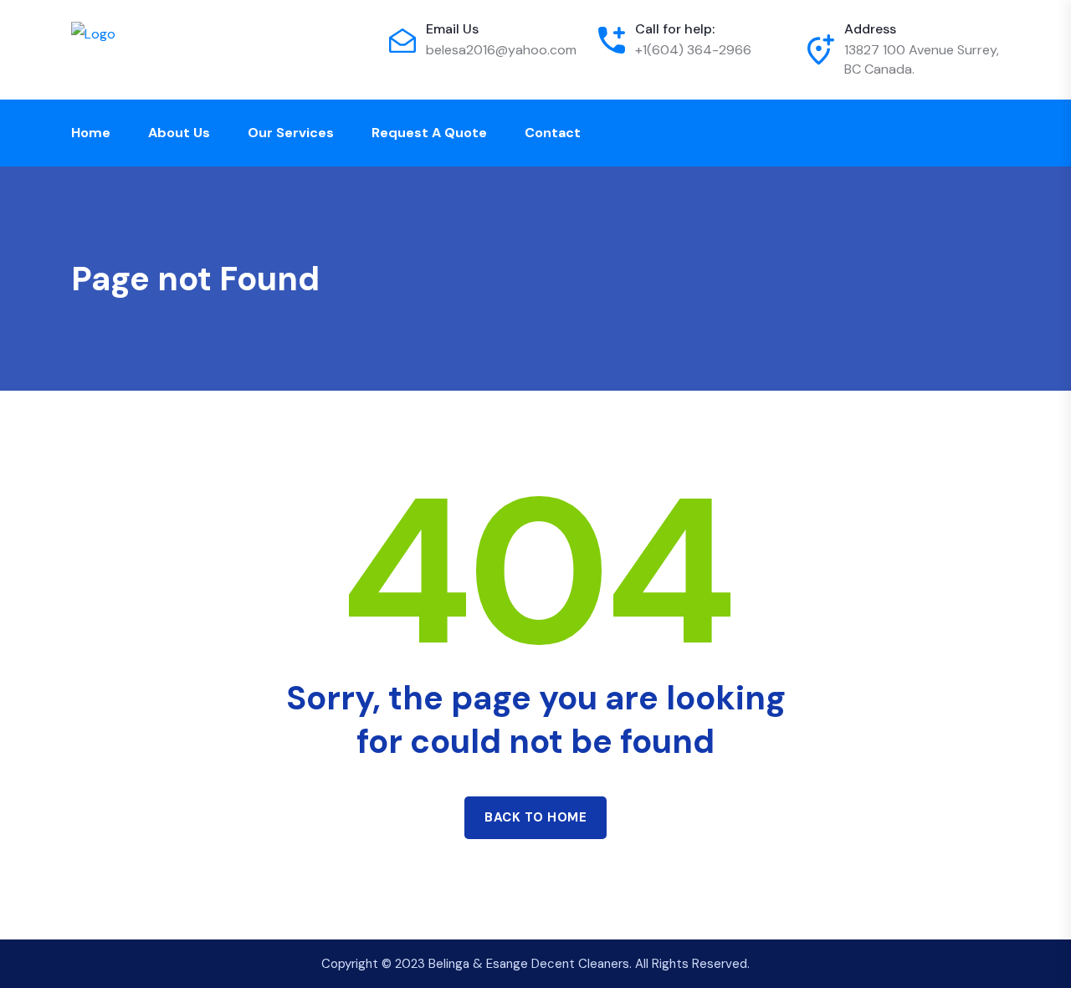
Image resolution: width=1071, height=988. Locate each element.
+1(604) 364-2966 (693, 50)
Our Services (291, 132)
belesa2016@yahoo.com (501, 50)
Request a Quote (429, 132)
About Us (179, 132)
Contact (553, 132)
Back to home (535, 817)
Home (90, 132)
